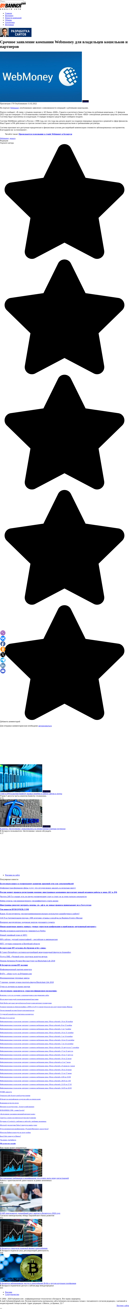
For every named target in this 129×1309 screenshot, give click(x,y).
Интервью (9, 25)
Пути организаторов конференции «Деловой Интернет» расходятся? (24, 1129)
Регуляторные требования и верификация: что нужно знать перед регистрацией (34, 1178)
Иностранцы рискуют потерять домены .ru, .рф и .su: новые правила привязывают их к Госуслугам (45, 905)
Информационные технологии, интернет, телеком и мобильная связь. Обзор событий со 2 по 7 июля (35, 1062)
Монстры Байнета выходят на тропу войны (15, 1132)
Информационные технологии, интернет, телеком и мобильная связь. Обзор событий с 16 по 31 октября (36, 1033)
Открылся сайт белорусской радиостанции (15, 1095)
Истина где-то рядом (7, 1018)
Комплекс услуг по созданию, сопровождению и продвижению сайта (24, 995)
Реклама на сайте (12, 875)
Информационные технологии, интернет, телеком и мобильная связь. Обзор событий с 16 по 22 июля (35, 1058)
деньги (12, 138)
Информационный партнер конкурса (16, 969)
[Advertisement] (64, 746)
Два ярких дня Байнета (8, 1140)
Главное (8, 13)
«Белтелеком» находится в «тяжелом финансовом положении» (28, 991)
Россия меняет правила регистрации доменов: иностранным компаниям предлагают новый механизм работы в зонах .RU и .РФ (58, 892)
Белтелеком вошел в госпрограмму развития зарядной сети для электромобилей (37, 884)
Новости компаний (13, 18)
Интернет (9, 15)
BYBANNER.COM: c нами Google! (12, 1110)
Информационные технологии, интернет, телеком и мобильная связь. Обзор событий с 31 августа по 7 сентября (39, 1047)
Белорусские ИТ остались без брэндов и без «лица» (23, 948)
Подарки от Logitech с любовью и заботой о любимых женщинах (23, 1121)
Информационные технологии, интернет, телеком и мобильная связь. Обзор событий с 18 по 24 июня (36, 1070)
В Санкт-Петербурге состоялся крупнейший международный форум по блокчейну (35, 952)
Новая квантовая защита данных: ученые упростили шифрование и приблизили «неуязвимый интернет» (48, 926)
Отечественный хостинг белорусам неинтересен (17, 1010)
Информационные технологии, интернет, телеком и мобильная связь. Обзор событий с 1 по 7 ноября (35, 1029)
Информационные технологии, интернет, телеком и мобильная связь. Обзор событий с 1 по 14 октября (36, 1036)
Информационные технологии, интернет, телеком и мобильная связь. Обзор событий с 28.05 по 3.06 (35, 1081)
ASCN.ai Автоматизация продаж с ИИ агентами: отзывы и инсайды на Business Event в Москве (41, 918)
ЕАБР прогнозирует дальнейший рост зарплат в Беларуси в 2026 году (30, 1213)
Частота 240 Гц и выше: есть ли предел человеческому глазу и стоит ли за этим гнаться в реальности (43, 896)
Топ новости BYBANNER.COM (14, 909)
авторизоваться (45, 726)
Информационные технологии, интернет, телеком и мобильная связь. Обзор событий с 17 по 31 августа (36, 1051)
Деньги (85, 101)
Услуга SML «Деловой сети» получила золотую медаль (23, 956)
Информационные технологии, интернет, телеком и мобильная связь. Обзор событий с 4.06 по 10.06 (35, 1077)
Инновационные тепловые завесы (14, 978)
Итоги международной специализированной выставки (19, 999)
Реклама (8, 1292)
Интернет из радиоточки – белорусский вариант (17, 1107)
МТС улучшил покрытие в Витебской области (20, 944)
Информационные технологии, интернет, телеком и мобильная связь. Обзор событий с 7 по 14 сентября (36, 1044)
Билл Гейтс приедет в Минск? (10, 1136)
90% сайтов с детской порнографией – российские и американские (29, 939)
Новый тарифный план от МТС (13, 935)
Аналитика (10, 22)
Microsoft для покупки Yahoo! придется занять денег (18, 1125)
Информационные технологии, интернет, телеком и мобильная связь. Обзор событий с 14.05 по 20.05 (36, 1088)
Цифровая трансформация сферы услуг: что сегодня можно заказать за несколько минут (38, 888)
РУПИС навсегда (6, 1092)
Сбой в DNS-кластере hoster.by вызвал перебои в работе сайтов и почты (31, 794)
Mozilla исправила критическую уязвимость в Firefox (23, 931)
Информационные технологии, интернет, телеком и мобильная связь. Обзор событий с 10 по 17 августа (36, 1055)
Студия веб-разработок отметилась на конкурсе (17, 1014)
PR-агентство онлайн (8, 1143)
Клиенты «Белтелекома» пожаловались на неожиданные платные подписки (33, 829)
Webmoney (14, 108)
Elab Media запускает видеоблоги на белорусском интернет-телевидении (26, 1003)
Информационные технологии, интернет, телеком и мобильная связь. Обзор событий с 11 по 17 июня (36, 1073)
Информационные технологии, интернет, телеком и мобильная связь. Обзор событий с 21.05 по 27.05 (36, 1084)
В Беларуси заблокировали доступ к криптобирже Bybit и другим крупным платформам (38, 1283)
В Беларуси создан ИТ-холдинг (14, 965)
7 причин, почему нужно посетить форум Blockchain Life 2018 (27, 982)
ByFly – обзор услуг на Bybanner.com (16, 974)
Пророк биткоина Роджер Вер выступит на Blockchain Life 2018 (27, 961)
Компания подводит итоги (9, 1103)
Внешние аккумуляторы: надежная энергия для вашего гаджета (27, 922)
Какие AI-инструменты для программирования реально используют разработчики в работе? (39, 914)
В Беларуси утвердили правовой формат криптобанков (23, 1248)
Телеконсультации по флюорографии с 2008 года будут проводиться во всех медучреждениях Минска (36, 1007)
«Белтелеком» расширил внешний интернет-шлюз (17, 1114)
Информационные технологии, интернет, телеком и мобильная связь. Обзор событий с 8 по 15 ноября (36, 1025)
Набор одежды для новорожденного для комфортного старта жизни (29, 901)
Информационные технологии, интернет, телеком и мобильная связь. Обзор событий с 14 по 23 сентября (37, 1040)
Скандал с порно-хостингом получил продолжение (18, 1118)
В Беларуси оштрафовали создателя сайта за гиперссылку (20, 1099)
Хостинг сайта (123, 1305)
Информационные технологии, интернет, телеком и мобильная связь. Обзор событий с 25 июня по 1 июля (37, 1066)
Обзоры (8, 20)
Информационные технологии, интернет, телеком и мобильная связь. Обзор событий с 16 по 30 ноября (36, 1021)
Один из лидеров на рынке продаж (15, 986)
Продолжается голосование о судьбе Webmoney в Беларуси (45, 134)
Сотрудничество (12, 1294)
